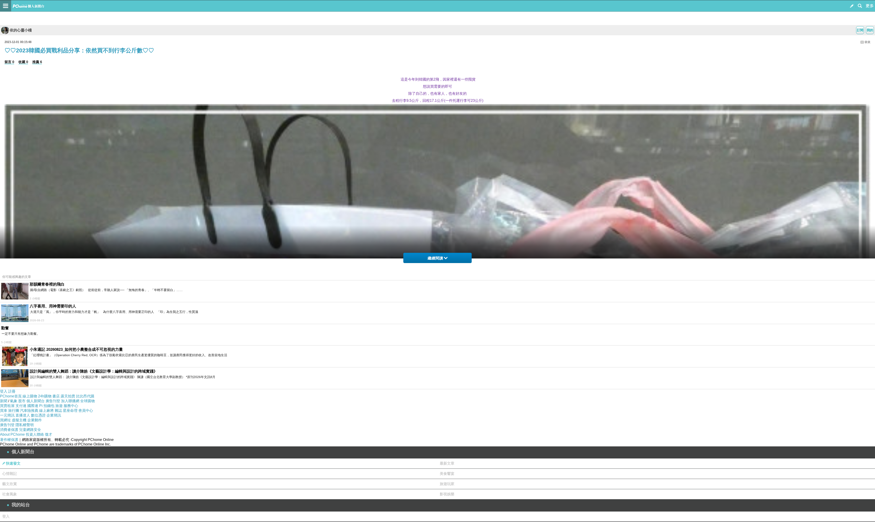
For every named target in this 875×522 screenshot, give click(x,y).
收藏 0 (23, 62)
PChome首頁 (11, 396)
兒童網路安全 (30, 430)
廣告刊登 (53, 401)
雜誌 (58, 410)
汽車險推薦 (29, 410)
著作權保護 (9, 440)
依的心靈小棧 (21, 30)
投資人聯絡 (35, 434)
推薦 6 (37, 62)
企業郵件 (34, 420)
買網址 (5, 420)
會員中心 (85, 410)
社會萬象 (9, 494)
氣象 (13, 401)
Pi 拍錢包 (46, 406)
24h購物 (44, 396)
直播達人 (22, 415)
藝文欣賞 (9, 484)
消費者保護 (9, 430)
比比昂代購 (85, 396)
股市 (22, 401)
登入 (3, 391)
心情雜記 (9, 474)
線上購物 (30, 396)
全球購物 (87, 401)
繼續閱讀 (435, 258)
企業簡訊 (53, 415)
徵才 (48, 434)
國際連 (32, 406)
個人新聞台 (35, 401)
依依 (867, 42)
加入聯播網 (70, 401)
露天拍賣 (68, 396)
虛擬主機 (19, 420)
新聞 (3, 401)
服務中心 (71, 406)
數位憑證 (38, 415)
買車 (3, 410)
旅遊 (59, 406)
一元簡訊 (7, 415)
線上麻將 (46, 410)
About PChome (12, 434)
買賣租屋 (7, 406)
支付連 (20, 406)
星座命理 (70, 410)
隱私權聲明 (24, 425)
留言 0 (9, 62)
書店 (56, 396)
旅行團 (13, 410)
